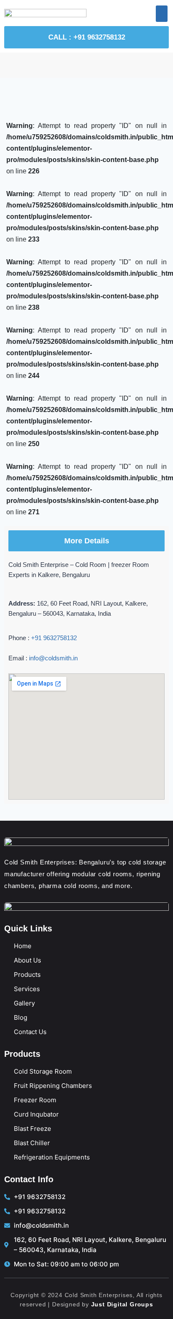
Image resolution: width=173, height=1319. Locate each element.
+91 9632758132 (54, 637)
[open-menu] (162, 13)
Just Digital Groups (122, 1304)
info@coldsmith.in (53, 658)
